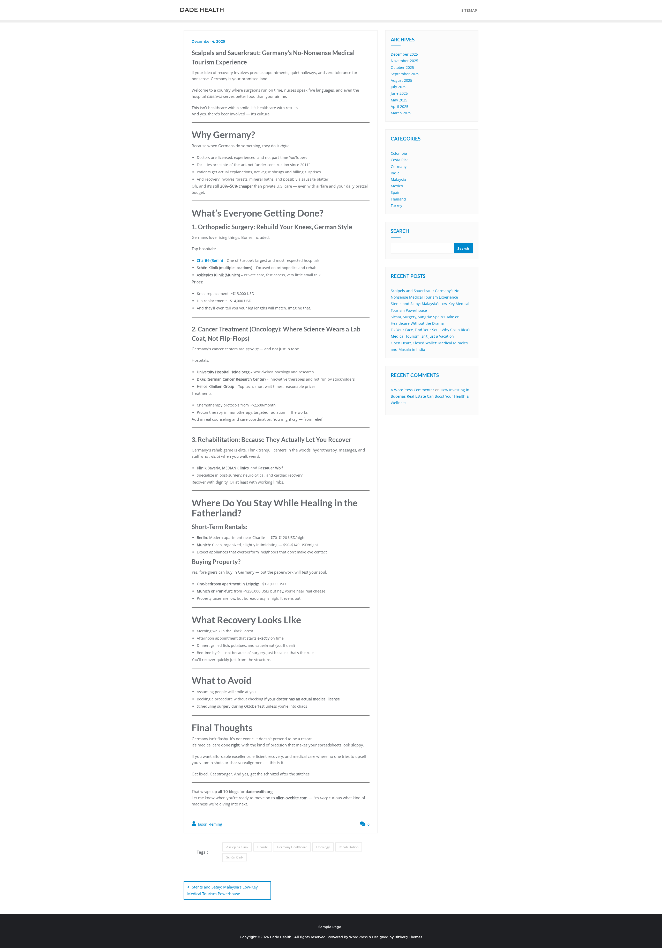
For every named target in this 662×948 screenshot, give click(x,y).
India (395, 173)
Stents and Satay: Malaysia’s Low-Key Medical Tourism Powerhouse (222, 890)
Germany (399, 166)
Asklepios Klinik (237, 847)
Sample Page (329, 927)
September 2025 (405, 73)
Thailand (398, 199)
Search (400, 231)
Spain (396, 192)
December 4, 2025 (208, 41)
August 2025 (401, 80)
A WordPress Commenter (412, 389)
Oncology (323, 847)
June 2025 (399, 93)
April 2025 (399, 106)
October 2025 (402, 67)
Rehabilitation (348, 847)
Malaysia (398, 179)
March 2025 (401, 112)
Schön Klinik (234, 857)
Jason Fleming (209, 824)
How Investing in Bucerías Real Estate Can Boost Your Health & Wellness (430, 396)
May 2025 (399, 100)
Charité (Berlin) (210, 260)
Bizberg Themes (408, 937)
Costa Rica (400, 159)
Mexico (397, 185)
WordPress (358, 937)
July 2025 (398, 86)
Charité (262, 847)
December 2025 (404, 54)
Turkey (396, 205)
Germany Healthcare (292, 847)
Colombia (399, 153)
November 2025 (404, 60)
